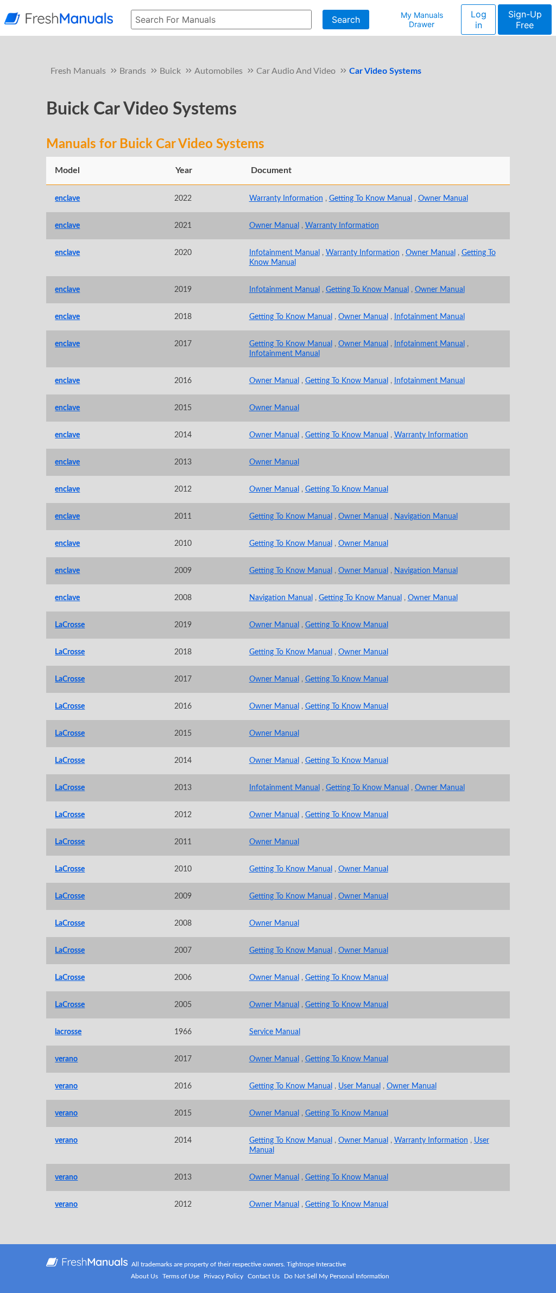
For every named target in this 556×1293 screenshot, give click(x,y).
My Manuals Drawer (422, 19)
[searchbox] (221, 19)
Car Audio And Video (296, 71)
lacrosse (68, 1032)
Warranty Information (286, 198)
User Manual (359, 1086)
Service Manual (274, 1032)
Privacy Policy (223, 1276)
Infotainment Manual (284, 253)
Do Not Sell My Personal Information (336, 1276)
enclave (67, 198)
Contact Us (264, 1276)
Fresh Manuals (78, 71)
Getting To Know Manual (370, 198)
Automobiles (218, 71)
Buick (170, 71)
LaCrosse (70, 625)
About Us (144, 1276)
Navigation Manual (426, 516)
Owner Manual (443, 198)
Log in (478, 19)
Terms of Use (180, 1276)
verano (66, 1059)
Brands (132, 71)
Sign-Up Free (525, 19)
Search (346, 19)
